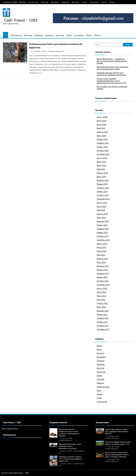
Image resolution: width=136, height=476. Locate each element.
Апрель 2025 (102, 173)
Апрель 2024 (102, 214)
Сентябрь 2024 (103, 199)
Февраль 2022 (103, 311)
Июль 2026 (101, 121)
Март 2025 (101, 177)
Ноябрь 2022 (102, 277)
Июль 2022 (101, 292)
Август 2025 (102, 158)
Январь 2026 (102, 139)
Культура (75, 2)
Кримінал (55, 2)
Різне (99, 390)
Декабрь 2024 (103, 188)
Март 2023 (101, 262)
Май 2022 (101, 299)
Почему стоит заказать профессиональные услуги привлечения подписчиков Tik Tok (111, 80)
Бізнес (99, 346)
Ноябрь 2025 (102, 147)
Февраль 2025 (103, 180)
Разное (112, 2)
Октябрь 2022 (103, 281)
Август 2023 (102, 244)
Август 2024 (102, 203)
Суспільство (33, 2)
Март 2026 (101, 136)
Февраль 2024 (103, 221)
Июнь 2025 (101, 165)
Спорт (84, 2)
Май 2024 (101, 210)
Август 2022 (102, 288)
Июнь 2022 (101, 296)
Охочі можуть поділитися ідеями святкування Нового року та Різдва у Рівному (117, 454)
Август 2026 (102, 117)
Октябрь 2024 (103, 195)
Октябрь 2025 (103, 150)
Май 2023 (101, 255)
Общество (101, 372)
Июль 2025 (101, 162)
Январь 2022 (102, 314)
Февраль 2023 (103, 266)
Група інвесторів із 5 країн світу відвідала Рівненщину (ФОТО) (116, 431)
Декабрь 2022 (103, 273)
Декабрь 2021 (103, 318)
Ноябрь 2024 (102, 191)
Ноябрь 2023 (102, 232)
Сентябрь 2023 (103, 240)
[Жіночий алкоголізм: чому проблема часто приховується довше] (53, 445)
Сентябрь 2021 (103, 329)
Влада (99, 349)
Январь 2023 (102, 270)
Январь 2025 (102, 184)
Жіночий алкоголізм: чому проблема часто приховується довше (112, 68)
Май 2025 (101, 169)
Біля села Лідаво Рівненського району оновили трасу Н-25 (118, 443)
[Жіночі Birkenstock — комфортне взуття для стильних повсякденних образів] (53, 433)
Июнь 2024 (101, 206)
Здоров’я (65, 2)
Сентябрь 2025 (103, 154)
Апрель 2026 (102, 132)
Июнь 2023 (101, 251)
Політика (100, 379)
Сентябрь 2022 (103, 285)
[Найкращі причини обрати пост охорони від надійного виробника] (53, 461)
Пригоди (44, 2)
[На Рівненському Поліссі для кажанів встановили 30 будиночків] (15, 61)
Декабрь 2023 (103, 229)
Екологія (100, 353)
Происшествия (103, 387)
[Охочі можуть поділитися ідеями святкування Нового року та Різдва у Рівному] (100, 454)
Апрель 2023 (102, 258)
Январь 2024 (102, 225)
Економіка (94, 2)
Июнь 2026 (101, 124)
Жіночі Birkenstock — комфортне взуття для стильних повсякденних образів (112, 61)
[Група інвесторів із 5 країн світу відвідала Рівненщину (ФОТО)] (100, 431)
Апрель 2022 (102, 303)
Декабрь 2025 (103, 143)
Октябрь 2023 (103, 236)
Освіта (104, 2)
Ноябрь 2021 (102, 322)
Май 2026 (101, 128)
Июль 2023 (101, 247)
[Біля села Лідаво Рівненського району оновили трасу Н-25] (100, 443)
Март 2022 (101, 307)
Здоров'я (100, 361)
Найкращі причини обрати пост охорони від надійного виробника (111, 74)
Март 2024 (101, 218)
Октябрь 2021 (102, 326)
